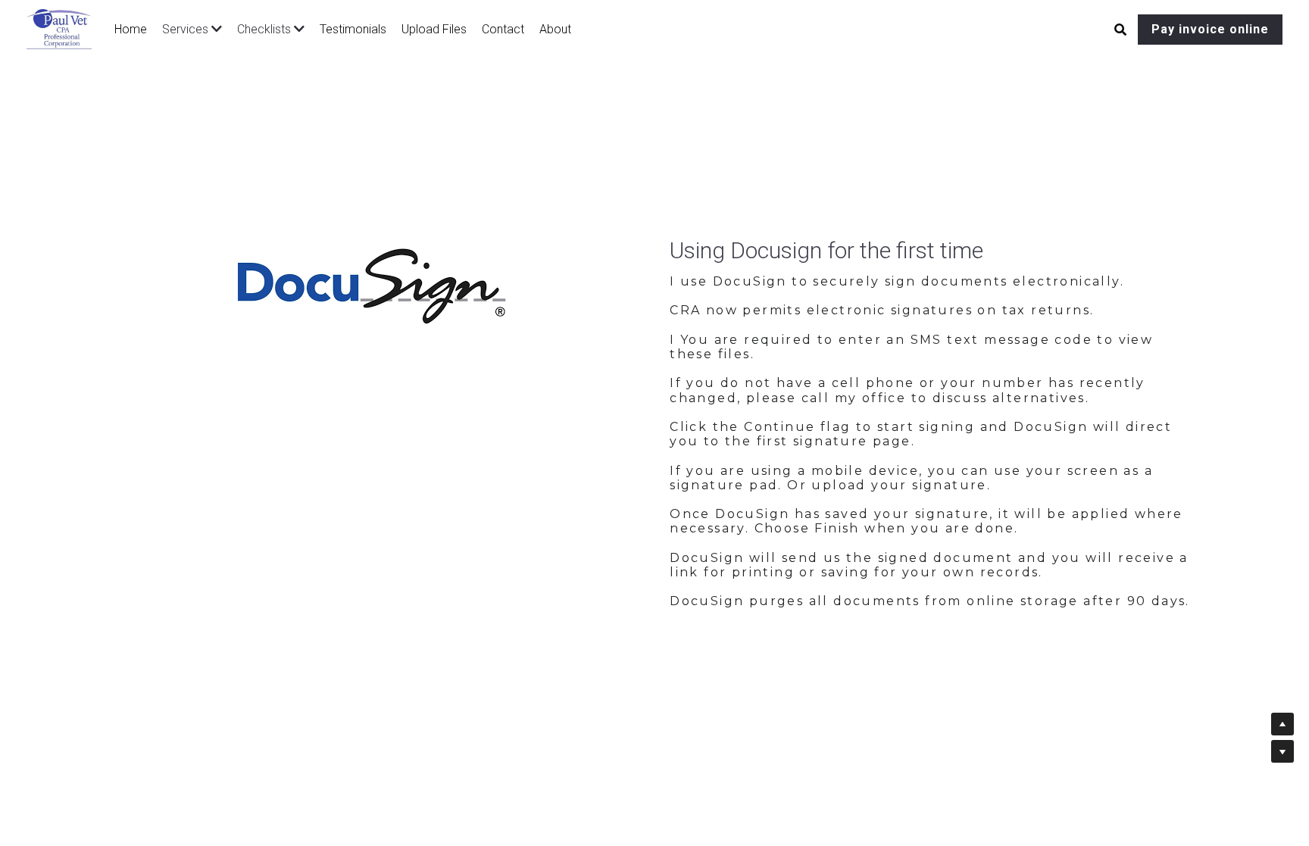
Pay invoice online (1210, 29)
